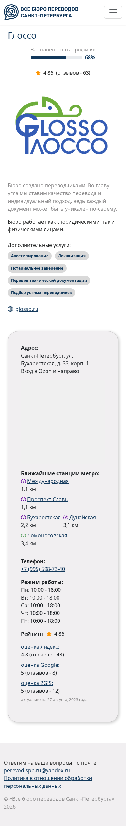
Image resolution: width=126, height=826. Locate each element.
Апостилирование (29, 256)
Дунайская (82, 517)
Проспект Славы (47, 499)
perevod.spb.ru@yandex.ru (37, 770)
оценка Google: (40, 664)
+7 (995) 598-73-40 (43, 569)
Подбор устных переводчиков (41, 292)
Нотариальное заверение (37, 268)
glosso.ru (27, 309)
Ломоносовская (47, 535)
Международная (48, 481)
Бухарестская (44, 517)
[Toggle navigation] (113, 12)
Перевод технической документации (49, 280)
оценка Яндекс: (40, 646)
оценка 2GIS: (37, 683)
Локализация (72, 256)
